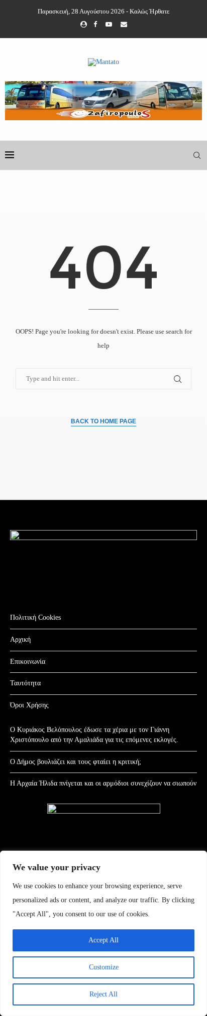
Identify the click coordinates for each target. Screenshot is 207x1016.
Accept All (103, 940)
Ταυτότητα (25, 683)
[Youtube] (109, 25)
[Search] (197, 155)
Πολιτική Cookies (35, 617)
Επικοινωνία (27, 661)
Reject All (103, 994)
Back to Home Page (103, 421)
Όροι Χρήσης (29, 705)
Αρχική (20, 639)
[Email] (124, 25)
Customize (104, 967)
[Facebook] (95, 25)
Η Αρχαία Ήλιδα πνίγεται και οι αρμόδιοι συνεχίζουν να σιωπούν (103, 783)
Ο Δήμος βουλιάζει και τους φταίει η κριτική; (75, 762)
